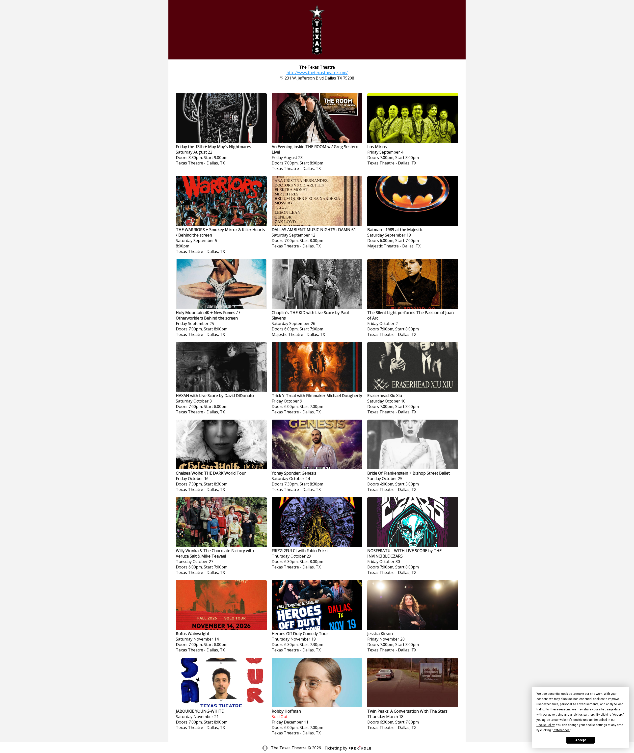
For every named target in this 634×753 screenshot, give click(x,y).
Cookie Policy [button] (545, 725)
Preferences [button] (561, 730)
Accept (580, 740)
